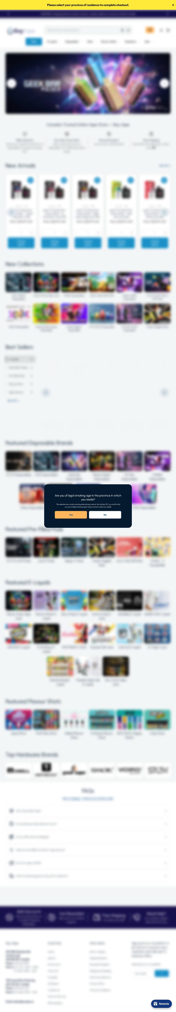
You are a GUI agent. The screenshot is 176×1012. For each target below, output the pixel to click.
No (105, 514)
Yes (71, 514)
